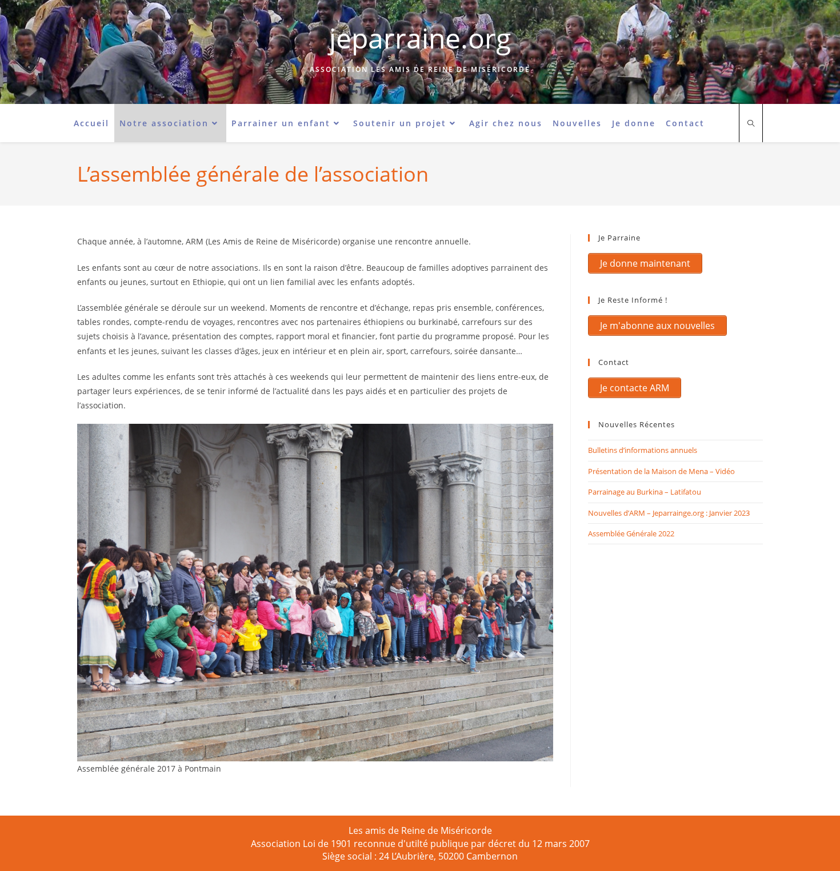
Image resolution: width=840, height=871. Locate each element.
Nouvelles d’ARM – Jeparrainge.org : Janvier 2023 (669, 513)
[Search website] (751, 124)
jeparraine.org (420, 38)
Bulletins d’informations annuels (642, 450)
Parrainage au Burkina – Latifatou (644, 492)
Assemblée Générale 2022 (631, 533)
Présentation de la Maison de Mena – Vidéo (661, 471)
